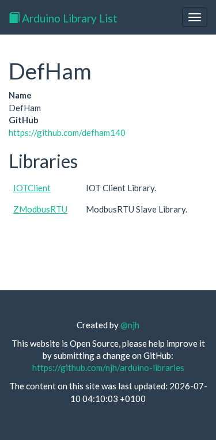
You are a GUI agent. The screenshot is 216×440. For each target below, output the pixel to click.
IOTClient (32, 188)
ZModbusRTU (40, 209)
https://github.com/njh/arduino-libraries (108, 367)
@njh (129, 325)
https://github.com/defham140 (67, 132)
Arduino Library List (69, 18)
